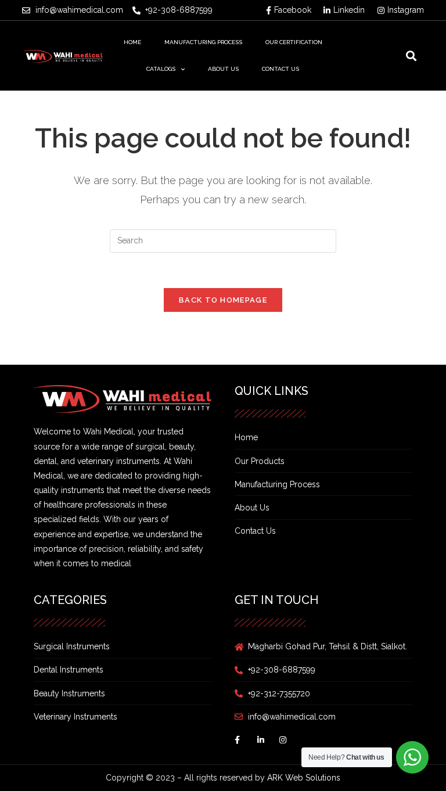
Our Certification (293, 42)
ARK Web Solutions (303, 777)
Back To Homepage (223, 300)
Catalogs (160, 69)
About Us (223, 69)
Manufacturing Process (203, 42)
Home (132, 42)
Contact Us (280, 69)
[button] (411, 56)
